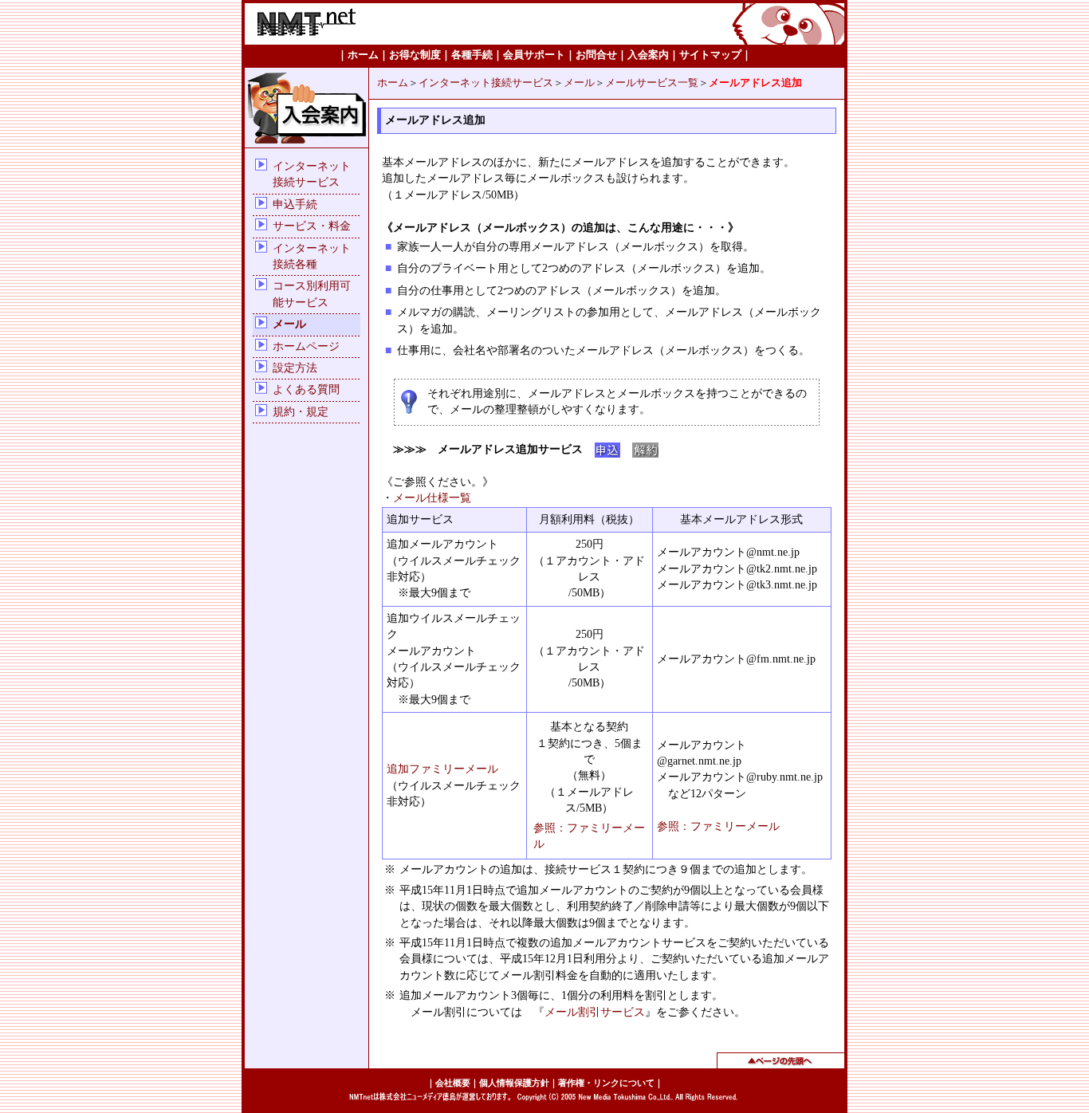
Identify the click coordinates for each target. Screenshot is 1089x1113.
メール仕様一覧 (432, 498)
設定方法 (295, 368)
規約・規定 (300, 412)
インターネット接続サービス (486, 82)
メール (289, 324)
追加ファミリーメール (442, 769)
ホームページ (306, 346)
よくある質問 (306, 389)
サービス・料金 (312, 226)
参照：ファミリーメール (718, 826)
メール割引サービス (594, 1012)
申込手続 (295, 204)
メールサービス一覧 (651, 82)
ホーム (392, 82)
